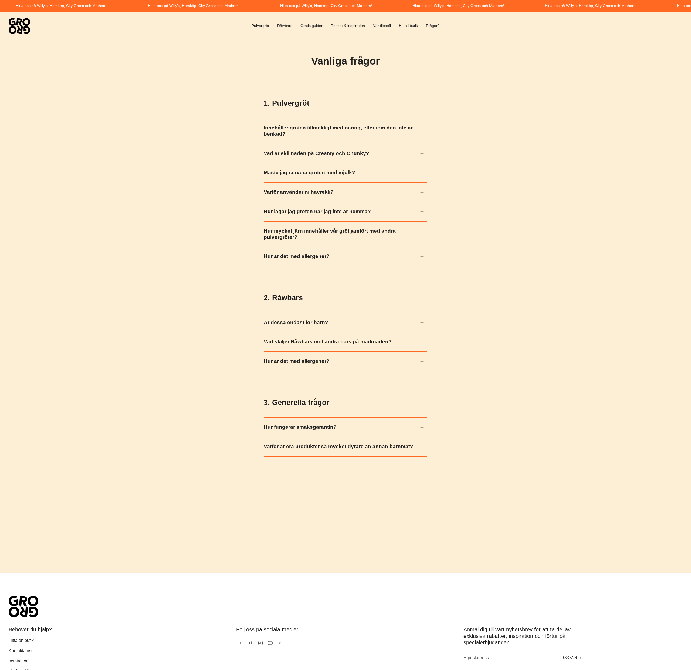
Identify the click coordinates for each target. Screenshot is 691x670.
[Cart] (682, 26)
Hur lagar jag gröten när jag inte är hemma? (317, 211)
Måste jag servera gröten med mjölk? (309, 172)
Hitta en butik (21, 640)
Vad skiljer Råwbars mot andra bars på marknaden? (328, 341)
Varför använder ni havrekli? (299, 192)
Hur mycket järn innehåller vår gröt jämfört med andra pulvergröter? (330, 234)
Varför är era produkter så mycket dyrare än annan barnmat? (338, 446)
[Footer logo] (23, 606)
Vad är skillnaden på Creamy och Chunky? (316, 153)
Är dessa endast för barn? (296, 322)
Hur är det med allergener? (297, 256)
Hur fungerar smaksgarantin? (300, 427)
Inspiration (19, 661)
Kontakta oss (21, 650)
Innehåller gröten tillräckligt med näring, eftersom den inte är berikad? (338, 131)
